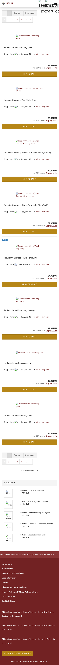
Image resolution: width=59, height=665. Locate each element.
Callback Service (8, 597)
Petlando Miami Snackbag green (18, 415)
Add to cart (29, 74)
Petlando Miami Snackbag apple (18, 47)
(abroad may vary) (42, 54)
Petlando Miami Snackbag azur (17, 363)
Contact (5, 583)
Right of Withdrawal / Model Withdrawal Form (20, 592)
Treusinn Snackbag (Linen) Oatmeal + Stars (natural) (27, 153)
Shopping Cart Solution (20, 661)
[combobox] (17, 13)
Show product (29, 284)
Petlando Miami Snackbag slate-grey (20, 310)
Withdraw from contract (17, 653)
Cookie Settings (8, 601)
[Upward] (51, 661)
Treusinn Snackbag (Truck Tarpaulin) (20, 258)
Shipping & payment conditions (14, 587)
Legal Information (9, 578)
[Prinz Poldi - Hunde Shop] (7, 3)
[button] (4, 13)
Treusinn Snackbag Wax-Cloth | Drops (20, 100)
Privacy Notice (7, 569)
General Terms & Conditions (13, 573)
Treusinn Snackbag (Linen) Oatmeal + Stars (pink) (26, 205)
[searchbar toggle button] (41, 3)
